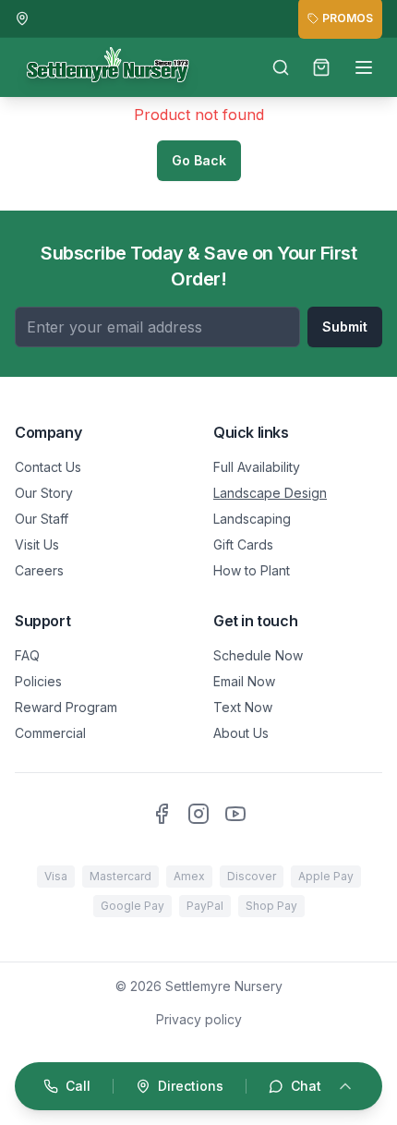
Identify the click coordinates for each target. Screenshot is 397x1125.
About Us (241, 733)
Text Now (242, 707)
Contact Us (48, 467)
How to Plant (251, 570)
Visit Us (37, 544)
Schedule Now (258, 655)
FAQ (27, 655)
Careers (39, 570)
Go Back (199, 160)
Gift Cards (243, 544)
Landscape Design (270, 493)
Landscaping (252, 518)
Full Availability (256, 467)
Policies (38, 681)
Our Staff (41, 518)
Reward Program (66, 707)
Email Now (244, 681)
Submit (344, 326)
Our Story (44, 493)
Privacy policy (199, 1019)
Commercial (50, 733)
